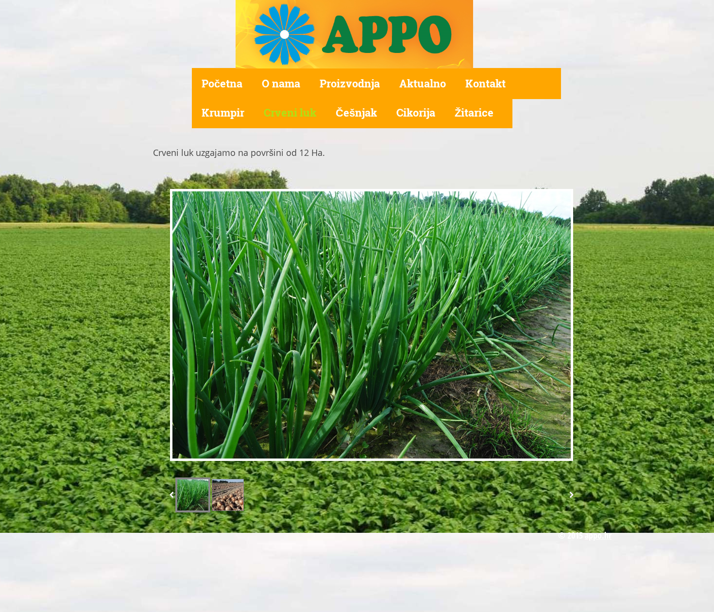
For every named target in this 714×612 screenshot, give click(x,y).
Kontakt (485, 83)
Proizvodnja (350, 83)
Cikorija (415, 112)
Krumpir (223, 112)
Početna (222, 83)
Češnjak (356, 112)
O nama (281, 83)
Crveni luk (290, 112)
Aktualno (422, 83)
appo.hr (598, 535)
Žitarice (474, 112)
